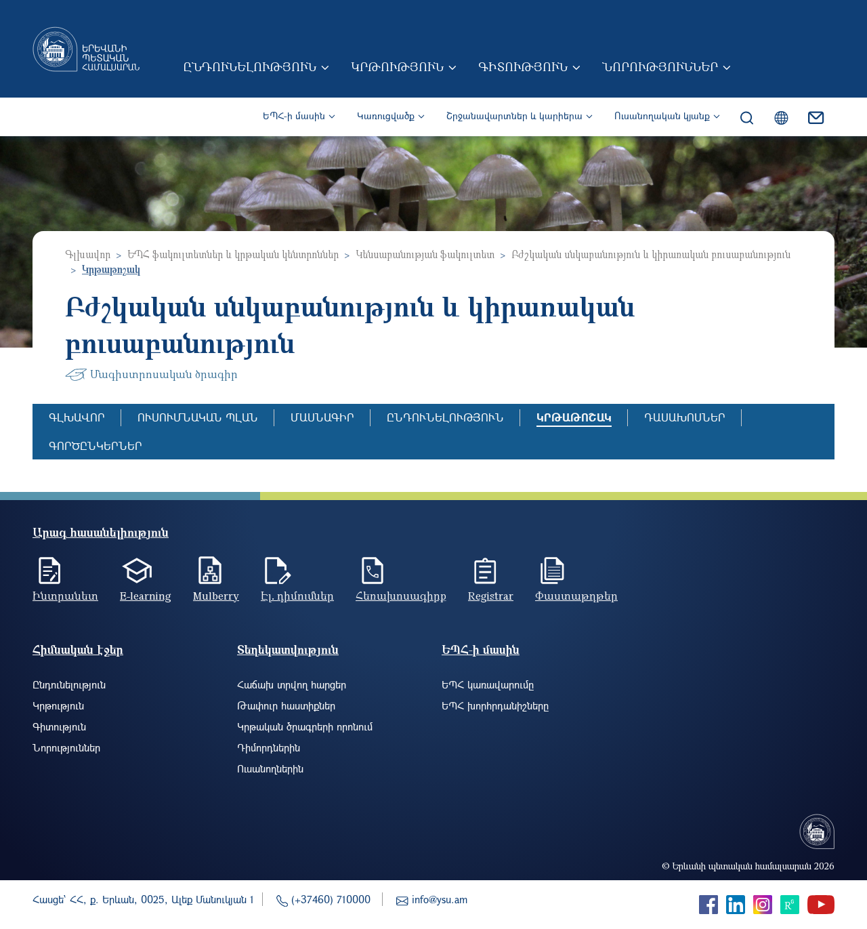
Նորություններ (660, 66)
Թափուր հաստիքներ (286, 705)
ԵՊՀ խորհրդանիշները (495, 705)
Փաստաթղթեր (576, 595)
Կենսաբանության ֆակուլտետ (425, 254)
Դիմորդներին (268, 747)
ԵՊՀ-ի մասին (294, 115)
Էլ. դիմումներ (297, 595)
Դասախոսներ (684, 417)
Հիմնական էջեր (78, 649)
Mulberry (216, 595)
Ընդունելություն (249, 66)
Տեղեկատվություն (288, 649)
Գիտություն (523, 66)
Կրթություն (397, 66)
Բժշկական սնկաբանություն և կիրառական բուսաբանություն (650, 254)
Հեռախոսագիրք (401, 595)
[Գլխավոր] (86, 49)
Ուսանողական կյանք (662, 115)
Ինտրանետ (65, 595)
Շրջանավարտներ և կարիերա (514, 115)
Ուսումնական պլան (198, 417)
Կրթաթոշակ (574, 417)
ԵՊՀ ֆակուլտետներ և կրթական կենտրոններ (233, 254)
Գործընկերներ (95, 445)
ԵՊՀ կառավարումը (488, 684)
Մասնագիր (322, 417)
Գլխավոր (87, 254)
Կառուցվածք (386, 115)
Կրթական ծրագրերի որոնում (305, 726)
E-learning (145, 595)
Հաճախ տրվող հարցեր (291, 684)
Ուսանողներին (270, 768)
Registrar (490, 595)
